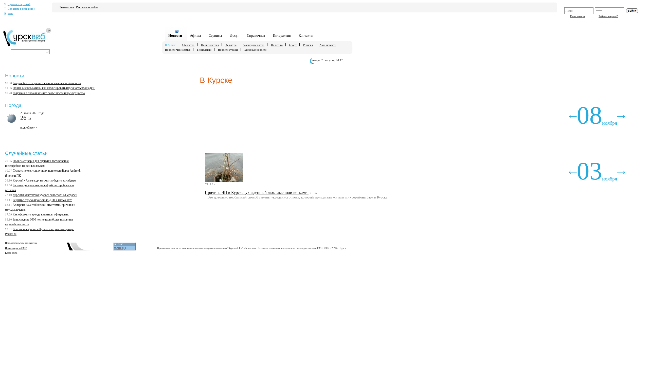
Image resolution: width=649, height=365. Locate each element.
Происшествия (210, 44)
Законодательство (253, 44)
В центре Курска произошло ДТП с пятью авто (42, 200)
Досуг (234, 35)
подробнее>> (28, 127)
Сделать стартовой (19, 4)
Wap (10, 13)
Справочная (256, 35)
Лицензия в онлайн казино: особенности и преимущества (49, 93)
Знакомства (67, 7)
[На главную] (27, 46)
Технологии (204, 49)
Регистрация (577, 16)
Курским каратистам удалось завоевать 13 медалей (45, 195)
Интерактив (282, 35)
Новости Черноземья (177, 49)
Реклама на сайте (87, 7)
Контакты (306, 35)
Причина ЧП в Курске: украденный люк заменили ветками (257, 192)
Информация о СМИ (16, 248)
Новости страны (228, 49)
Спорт (293, 44)
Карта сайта (11, 252)
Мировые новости (255, 49)
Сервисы (215, 35)
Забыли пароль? (608, 16)
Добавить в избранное (21, 8)
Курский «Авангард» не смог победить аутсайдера (44, 180)
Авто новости (327, 44)
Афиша (195, 35)
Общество (188, 44)
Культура (231, 44)
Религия (308, 44)
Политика (277, 44)
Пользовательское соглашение (21, 243)
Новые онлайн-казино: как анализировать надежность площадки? (54, 88)
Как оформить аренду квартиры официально (41, 214)
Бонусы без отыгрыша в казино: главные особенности (47, 83)
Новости (175, 35)
